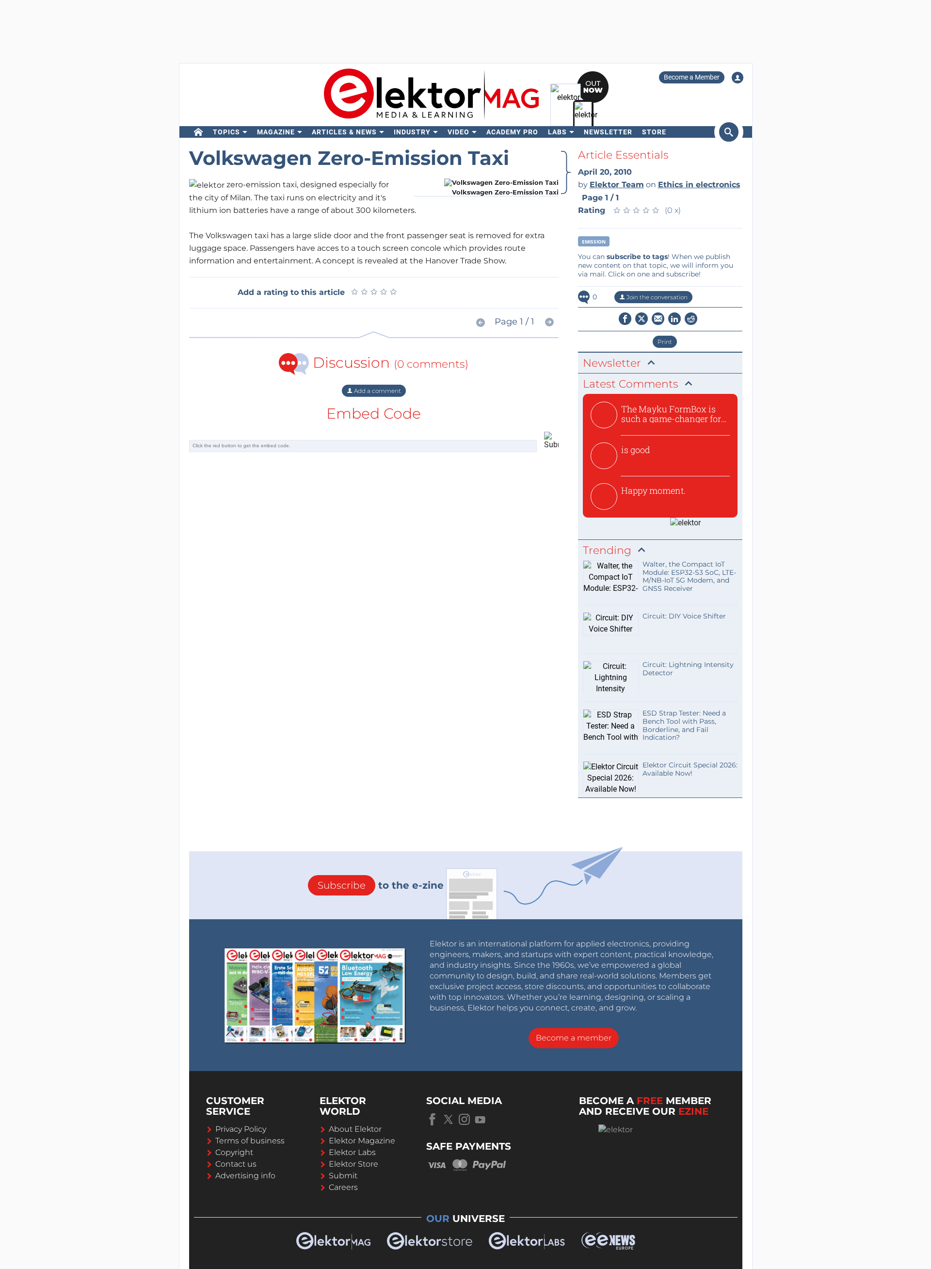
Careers (343, 1187)
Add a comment (377, 390)
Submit (343, 1175)
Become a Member (692, 77)
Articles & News (344, 132)
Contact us (236, 1164)
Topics (226, 132)
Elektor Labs (352, 1152)
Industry (412, 132)
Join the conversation (656, 297)
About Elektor (355, 1129)
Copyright (234, 1152)
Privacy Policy (240, 1129)
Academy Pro (512, 132)
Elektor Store (353, 1164)
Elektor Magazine (362, 1140)
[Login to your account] (737, 77)
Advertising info (245, 1175)
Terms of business (250, 1140)
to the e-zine (381, 885)
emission (594, 241)
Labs (557, 132)
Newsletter (608, 132)
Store (654, 132)
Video (458, 132)
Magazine (276, 132)
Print (665, 341)
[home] (198, 132)
